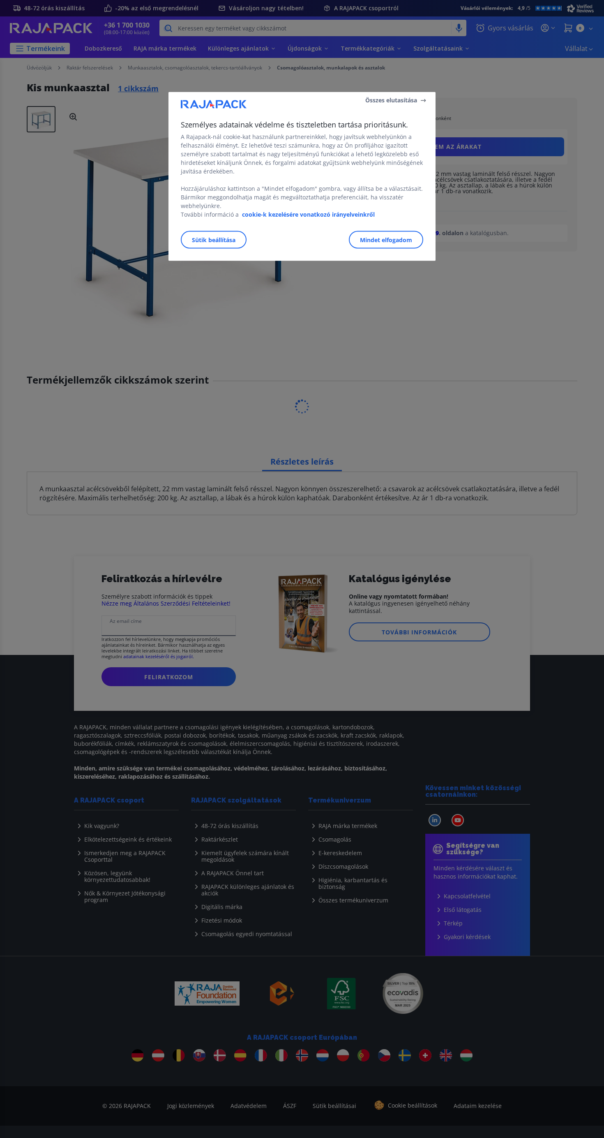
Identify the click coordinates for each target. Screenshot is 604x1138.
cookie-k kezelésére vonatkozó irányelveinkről (308, 214)
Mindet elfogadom (386, 239)
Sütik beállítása (213, 239)
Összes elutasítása (391, 100)
